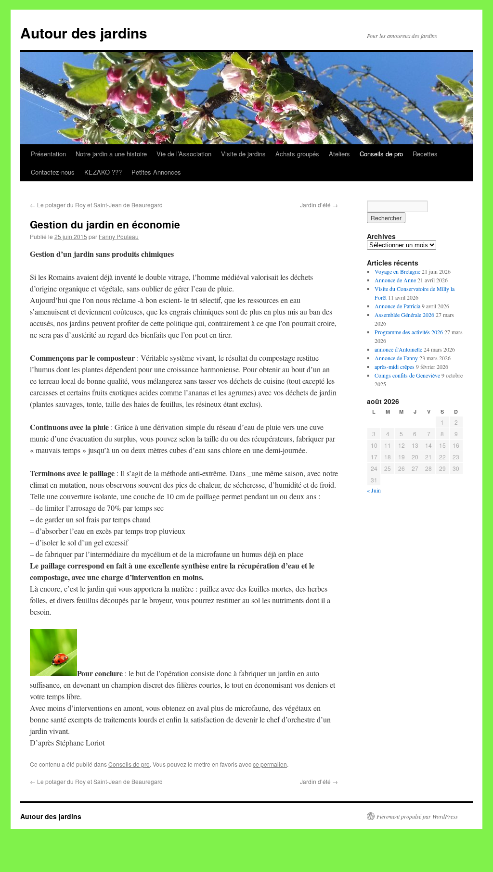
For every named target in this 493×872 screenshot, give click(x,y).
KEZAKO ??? (103, 172)
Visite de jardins (243, 153)
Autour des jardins (83, 32)
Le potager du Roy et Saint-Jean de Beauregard (96, 205)
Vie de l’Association (183, 153)
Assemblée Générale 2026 (404, 314)
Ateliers (339, 153)
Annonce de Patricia (397, 306)
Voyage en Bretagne (397, 271)
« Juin (374, 490)
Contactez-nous (53, 172)
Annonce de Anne (395, 280)
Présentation (48, 153)
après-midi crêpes (395, 366)
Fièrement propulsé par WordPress (417, 816)
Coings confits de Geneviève (407, 375)
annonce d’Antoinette (398, 349)
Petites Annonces (156, 172)
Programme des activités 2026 (409, 332)
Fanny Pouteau (119, 236)
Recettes (425, 153)
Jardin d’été (319, 205)
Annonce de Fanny (396, 358)
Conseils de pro (381, 153)
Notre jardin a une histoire (111, 153)
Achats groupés (297, 153)
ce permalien (270, 764)
